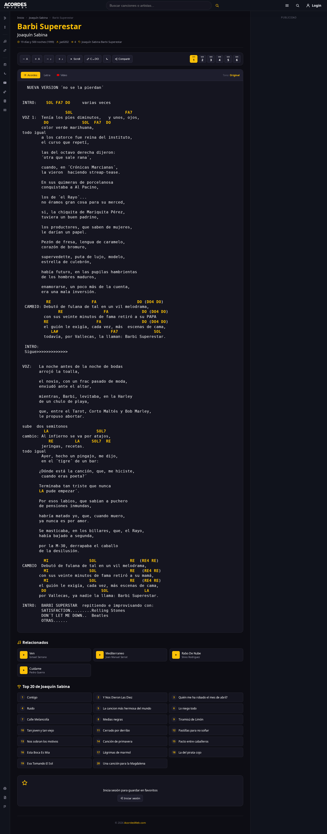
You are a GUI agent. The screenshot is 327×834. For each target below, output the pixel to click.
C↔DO (94, 58)
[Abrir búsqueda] (297, 5)
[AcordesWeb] (21, 5)
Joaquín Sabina (38, 17)
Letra (47, 75)
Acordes (32, 75)
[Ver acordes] (5, 101)
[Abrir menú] (287, 5)
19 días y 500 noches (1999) (37, 42)
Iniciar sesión (132, 798)
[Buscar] (217, 5)
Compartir (124, 58)
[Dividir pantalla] (5, 110)
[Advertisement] (289, 93)
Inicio (20, 17)
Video (64, 75)
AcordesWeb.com (135, 822)
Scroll (76, 58)
